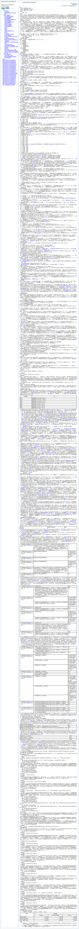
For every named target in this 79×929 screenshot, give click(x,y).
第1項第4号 (27, 99)
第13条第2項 (71, 524)
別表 (75, 58)
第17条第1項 (72, 428)
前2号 (23, 246)
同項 (59, 77)
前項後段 (33, 278)
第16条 (42, 511)
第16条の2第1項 (66, 290)
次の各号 (22, 66)
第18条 (28, 753)
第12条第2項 (23, 264)
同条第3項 (32, 240)
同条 (31, 720)
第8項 (29, 533)
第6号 (32, 99)
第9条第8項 (41, 409)
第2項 (26, 322)
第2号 (31, 68)
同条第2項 (34, 433)
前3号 (23, 198)
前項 (22, 55)
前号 (48, 256)
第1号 (65, 67)
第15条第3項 (66, 428)
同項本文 (74, 290)
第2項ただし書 (50, 452)
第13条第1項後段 (24, 278)
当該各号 (38, 118)
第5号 (35, 68)
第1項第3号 (46, 250)
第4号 (57, 248)
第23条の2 (47, 435)
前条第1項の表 (37, 446)
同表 (69, 391)
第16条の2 (46, 511)
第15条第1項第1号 (26, 263)
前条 (23, 54)
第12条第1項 (23, 287)
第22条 (42, 435)
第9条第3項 (68, 286)
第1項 (31, 239)
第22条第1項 (62, 435)
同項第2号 (52, 248)
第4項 (75, 286)
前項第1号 (70, 93)
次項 (31, 128)
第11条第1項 (72, 520)
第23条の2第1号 (40, 438)
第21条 (26, 429)
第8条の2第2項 (62, 286)
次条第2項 (40, 114)
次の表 (40, 391)
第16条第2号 (65, 511)
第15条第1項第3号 (26, 259)
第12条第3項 (23, 239)
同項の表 (46, 532)
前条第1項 (24, 533)
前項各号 (39, 232)
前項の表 (61, 417)
